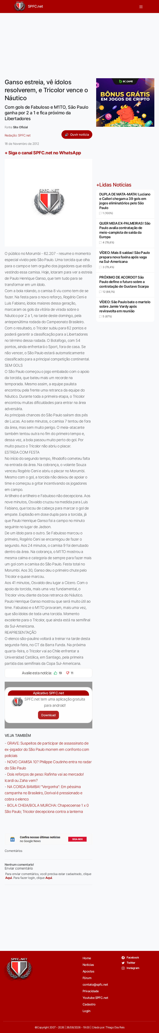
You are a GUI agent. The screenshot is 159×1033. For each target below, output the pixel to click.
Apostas (88, 971)
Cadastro (89, 1004)
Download (48, 715)
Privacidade (91, 991)
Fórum (87, 978)
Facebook (132, 957)
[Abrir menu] (141, 6)
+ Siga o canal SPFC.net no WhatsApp (43, 152)
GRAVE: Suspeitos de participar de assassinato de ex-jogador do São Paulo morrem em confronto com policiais (47, 749)
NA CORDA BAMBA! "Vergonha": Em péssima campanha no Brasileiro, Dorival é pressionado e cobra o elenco (43, 792)
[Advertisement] (79, 43)
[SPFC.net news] (48, 839)
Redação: (17, 135)
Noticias (88, 965)
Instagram (132, 968)
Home (87, 958)
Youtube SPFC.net (95, 998)
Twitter (130, 962)
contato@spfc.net (95, 984)
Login (86, 1011)
